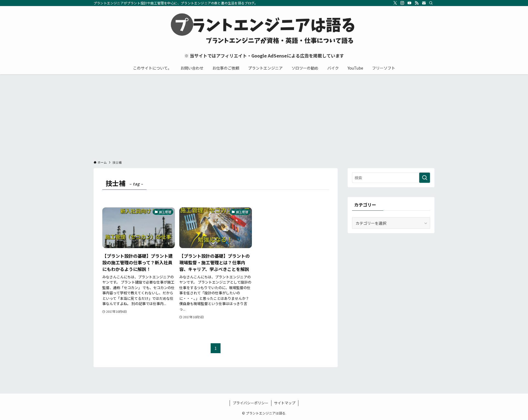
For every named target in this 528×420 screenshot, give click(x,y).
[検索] (431, 3)
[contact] (423, 3)
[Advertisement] (264, 115)
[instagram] (402, 3)
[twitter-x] (395, 3)
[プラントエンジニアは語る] (264, 29)
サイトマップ (284, 402)
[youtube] (409, 3)
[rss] (416, 3)
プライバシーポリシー (250, 402)
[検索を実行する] (424, 177)
